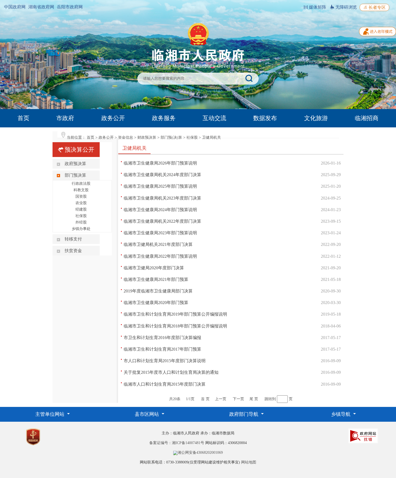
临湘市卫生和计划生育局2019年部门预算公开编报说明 (175, 314)
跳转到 (270, 399)
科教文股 (81, 190)
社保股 (192, 137)
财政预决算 (146, 137)
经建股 (81, 209)
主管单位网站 (50, 414)
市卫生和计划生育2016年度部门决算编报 (162, 337)
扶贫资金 (73, 250)
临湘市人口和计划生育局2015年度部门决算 (165, 384)
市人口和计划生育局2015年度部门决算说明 (165, 360)
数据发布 (265, 118)
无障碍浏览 (345, 7)
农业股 (81, 203)
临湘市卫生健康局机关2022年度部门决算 (162, 221)
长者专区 (376, 7)
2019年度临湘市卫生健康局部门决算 (158, 291)
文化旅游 (316, 118)
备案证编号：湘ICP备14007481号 (176, 443)
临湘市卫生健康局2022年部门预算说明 (160, 256)
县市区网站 (147, 414)
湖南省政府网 (41, 7)
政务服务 (164, 118)
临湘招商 (366, 118)
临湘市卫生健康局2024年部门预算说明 (160, 209)
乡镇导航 (341, 414)
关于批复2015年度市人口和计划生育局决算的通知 (171, 372)
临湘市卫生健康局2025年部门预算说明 (160, 186)
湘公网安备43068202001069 (200, 453)
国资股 (81, 196)
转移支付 (73, 239)
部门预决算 (75, 175)
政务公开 (113, 118)
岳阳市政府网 (70, 7)
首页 (23, 118)
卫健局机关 (211, 137)
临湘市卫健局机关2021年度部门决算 (158, 244)
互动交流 (214, 118)
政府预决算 (75, 163)
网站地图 (248, 462)
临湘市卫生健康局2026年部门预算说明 (160, 163)
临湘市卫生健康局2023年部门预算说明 (160, 233)
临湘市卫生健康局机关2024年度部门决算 (162, 174)
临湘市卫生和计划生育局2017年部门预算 (162, 349)
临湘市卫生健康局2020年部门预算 (156, 302)
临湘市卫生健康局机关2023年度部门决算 (162, 198)
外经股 (81, 222)
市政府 (65, 118)
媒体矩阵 (317, 7)
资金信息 (125, 137)
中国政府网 (15, 7)
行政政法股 (81, 184)
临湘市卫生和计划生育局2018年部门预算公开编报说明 (175, 326)
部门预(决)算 (171, 137)
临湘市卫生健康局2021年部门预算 (156, 279)
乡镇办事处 (81, 229)
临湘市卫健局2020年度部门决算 (154, 268)
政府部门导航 (244, 414)
